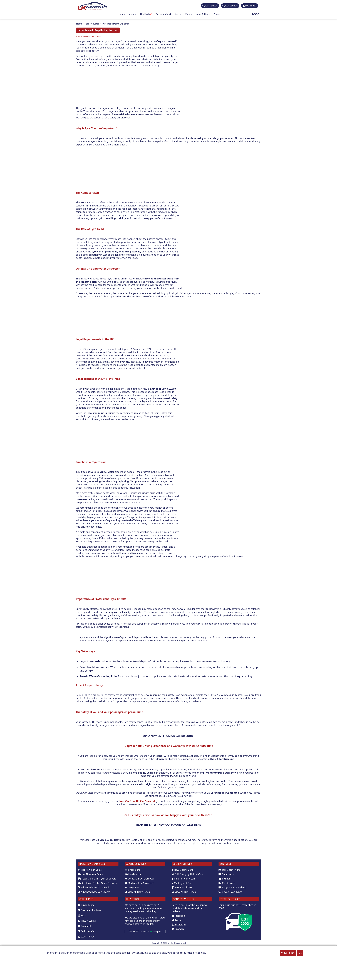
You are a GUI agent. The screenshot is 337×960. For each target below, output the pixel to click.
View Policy (287, 952)
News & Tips (202, 14)
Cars (177, 14)
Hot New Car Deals (90, 869)
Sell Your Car (162, 14)
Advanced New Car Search (95, 887)
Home (122, 14)
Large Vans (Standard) (233, 887)
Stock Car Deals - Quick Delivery (98, 878)
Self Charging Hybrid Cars (188, 874)
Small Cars (134, 869)
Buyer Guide (87, 905)
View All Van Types (231, 891)
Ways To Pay (87, 936)
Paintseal (85, 926)
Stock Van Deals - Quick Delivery (99, 883)
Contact (217, 14)
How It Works (88, 920)
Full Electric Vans (230, 869)
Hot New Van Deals (92, 874)
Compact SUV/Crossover (140, 878)
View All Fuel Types (185, 891)
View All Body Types (138, 891)
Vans (188, 14)
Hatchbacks (134, 874)
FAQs (83, 915)
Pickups (225, 878)
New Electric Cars (183, 869)
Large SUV (133, 887)
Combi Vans (228, 883)
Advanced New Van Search (95, 891)
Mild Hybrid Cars (182, 883)
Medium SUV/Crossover (140, 883)
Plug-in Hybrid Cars (184, 878)
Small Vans (227, 874)
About (131, 14)
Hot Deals (145, 14)
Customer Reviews (90, 910)
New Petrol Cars (183, 887)
